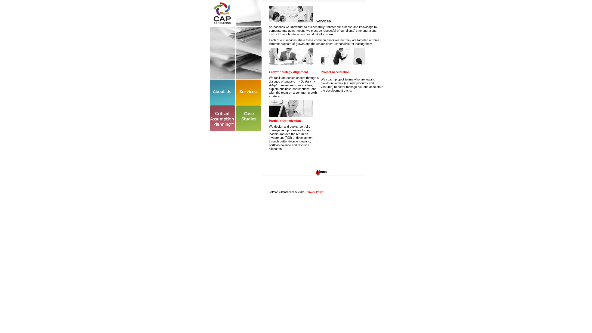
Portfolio (275, 121)
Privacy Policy (315, 192)
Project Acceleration (335, 72)
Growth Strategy (281, 72)
